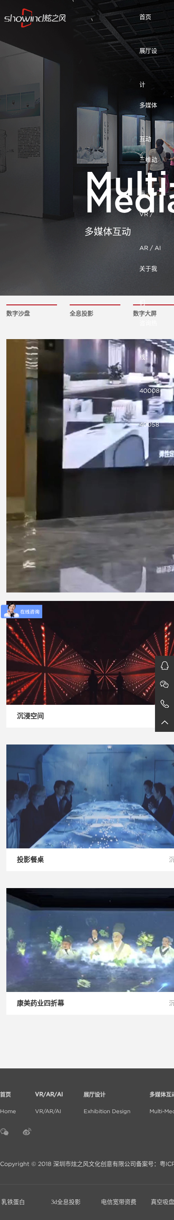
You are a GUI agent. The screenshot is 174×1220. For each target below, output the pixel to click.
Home (8, 1103)
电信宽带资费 (118, 1202)
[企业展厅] (67, 17)
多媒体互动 (148, 112)
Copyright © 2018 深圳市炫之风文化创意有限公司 (68, 1163)
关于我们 (148, 275)
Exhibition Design (107, 1103)
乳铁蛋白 (13, 1202)
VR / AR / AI (150, 221)
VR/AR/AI (50, 1103)
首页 (145, 17)
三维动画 (148, 166)
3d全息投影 (66, 1202)
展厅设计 (148, 57)
